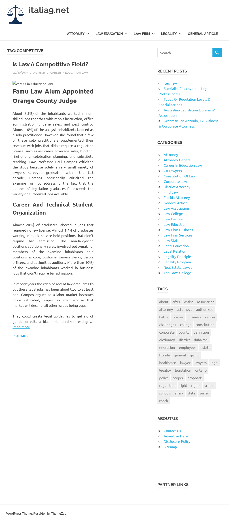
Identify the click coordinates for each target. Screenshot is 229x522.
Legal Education (176, 245)
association (205, 301)
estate (205, 347)
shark (179, 393)
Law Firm (142, 34)
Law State (171, 240)
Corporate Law (175, 181)
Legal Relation (175, 251)
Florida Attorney (177, 197)
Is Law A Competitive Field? (50, 64)
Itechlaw (170, 83)
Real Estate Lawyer (179, 267)
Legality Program (177, 262)
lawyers (201, 362)
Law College (173, 213)
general (180, 355)
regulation (167, 385)
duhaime (201, 339)
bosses (178, 317)
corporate (167, 332)
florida (164, 355)
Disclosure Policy (177, 441)
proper (178, 377)
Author (39, 72)
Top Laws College (177, 272)
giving (194, 355)
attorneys (184, 309)
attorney (166, 309)
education (167, 347)
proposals (195, 377)
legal (214, 362)
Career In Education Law (69, 72)
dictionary (167, 339)
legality (165, 370)
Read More (21, 326)
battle (164, 317)
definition (201, 332)
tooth (163, 400)
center (210, 317)
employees (187, 347)
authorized (204, 309)
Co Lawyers (173, 170)
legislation (183, 370)
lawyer (185, 362)
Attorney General (177, 160)
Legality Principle (177, 256)
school (209, 385)
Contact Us (172, 430)
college (185, 324)
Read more (21, 336)
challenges (167, 324)
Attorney (76, 34)
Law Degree (173, 219)
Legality (169, 34)
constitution (204, 324)
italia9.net (48, 10)
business (194, 317)
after (176, 301)
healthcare (167, 362)
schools (165, 393)
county (184, 332)
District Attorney (177, 186)
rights (195, 385)
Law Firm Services (178, 235)
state (191, 393)
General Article (203, 34)
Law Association (176, 208)
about (163, 301)
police (164, 377)
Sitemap (170, 446)
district (184, 339)
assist (188, 301)
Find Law (171, 192)
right (183, 385)
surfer (204, 393)
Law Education (109, 34)
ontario (201, 370)
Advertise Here (176, 436)
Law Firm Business (178, 229)
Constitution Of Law (179, 176)
